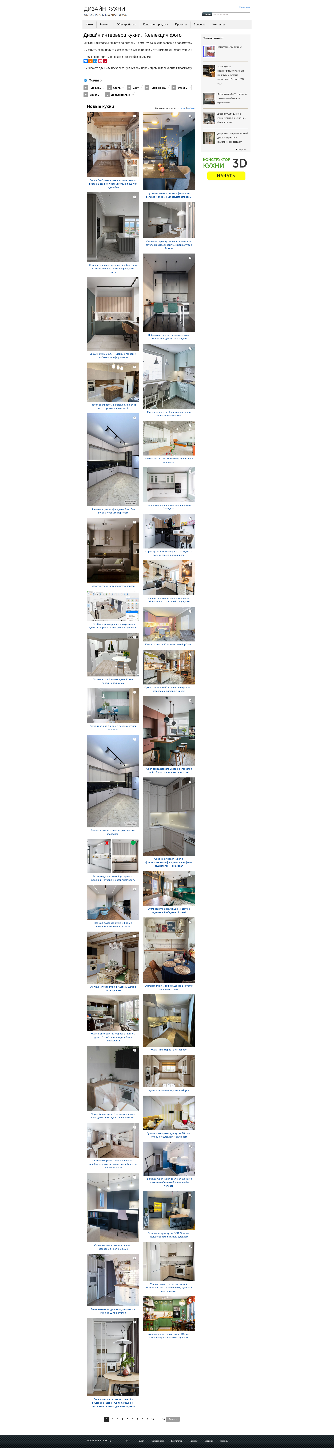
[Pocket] (100, 61)
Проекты (181, 24)
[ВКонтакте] (86, 61)
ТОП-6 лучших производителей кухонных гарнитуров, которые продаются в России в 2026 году (230, 75)
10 (152, 1419)
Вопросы (199, 24)
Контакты (218, 24)
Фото (89, 24)
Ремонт (105, 24)
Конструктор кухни (155, 24)
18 (163, 1419)
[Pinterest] (105, 61)
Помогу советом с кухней (229, 47)
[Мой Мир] (95, 61)
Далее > (173, 1419)
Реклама (244, 7)
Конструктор (176, 1441)
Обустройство (126, 24)
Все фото (241, 149)
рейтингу (192, 108)
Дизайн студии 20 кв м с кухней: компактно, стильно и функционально (231, 118)
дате (183, 108)
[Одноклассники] (90, 61)
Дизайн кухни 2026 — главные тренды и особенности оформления (232, 98)
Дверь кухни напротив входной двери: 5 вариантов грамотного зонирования (232, 137)
